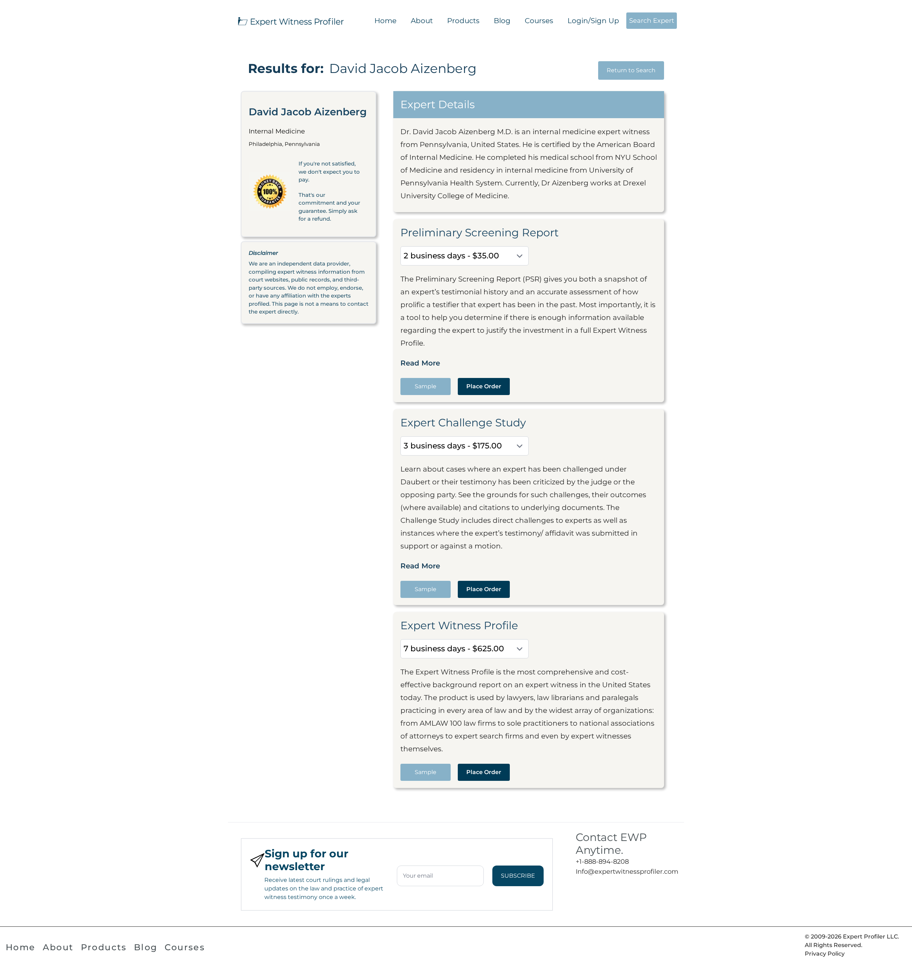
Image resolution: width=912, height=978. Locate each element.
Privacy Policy (825, 953)
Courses (539, 20)
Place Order (483, 386)
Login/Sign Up (593, 20)
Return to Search (631, 70)
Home (385, 20)
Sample (425, 386)
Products (463, 20)
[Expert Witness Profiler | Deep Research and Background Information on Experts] (290, 20)
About (422, 20)
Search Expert (651, 21)
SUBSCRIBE (518, 875)
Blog (502, 20)
